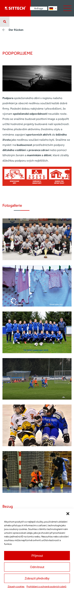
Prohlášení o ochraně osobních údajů (46, 586)
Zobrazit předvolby (37, 578)
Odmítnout (37, 567)
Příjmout (37, 555)
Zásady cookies (16, 586)
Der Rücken (16, 30)
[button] (68, 514)
